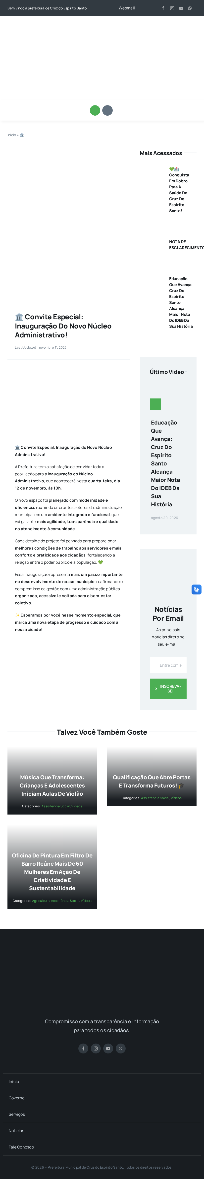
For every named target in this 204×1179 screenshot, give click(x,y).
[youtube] (181, 8)
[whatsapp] (190, 8)
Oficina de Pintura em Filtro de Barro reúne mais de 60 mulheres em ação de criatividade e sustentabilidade (52, 872)
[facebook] (163, 8)
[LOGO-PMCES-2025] (102, 23)
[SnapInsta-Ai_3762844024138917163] (68, 151)
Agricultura (41, 900)
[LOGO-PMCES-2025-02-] (102, 950)
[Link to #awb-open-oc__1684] (107, 110)
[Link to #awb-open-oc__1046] (95, 110)
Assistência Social (56, 806)
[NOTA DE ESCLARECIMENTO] (152, 239)
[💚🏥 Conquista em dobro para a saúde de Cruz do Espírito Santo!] (152, 167)
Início (11, 134)
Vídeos (76, 806)
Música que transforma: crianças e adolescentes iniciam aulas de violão (52, 785)
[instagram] (172, 8)
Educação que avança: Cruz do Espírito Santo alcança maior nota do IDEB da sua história (165, 463)
